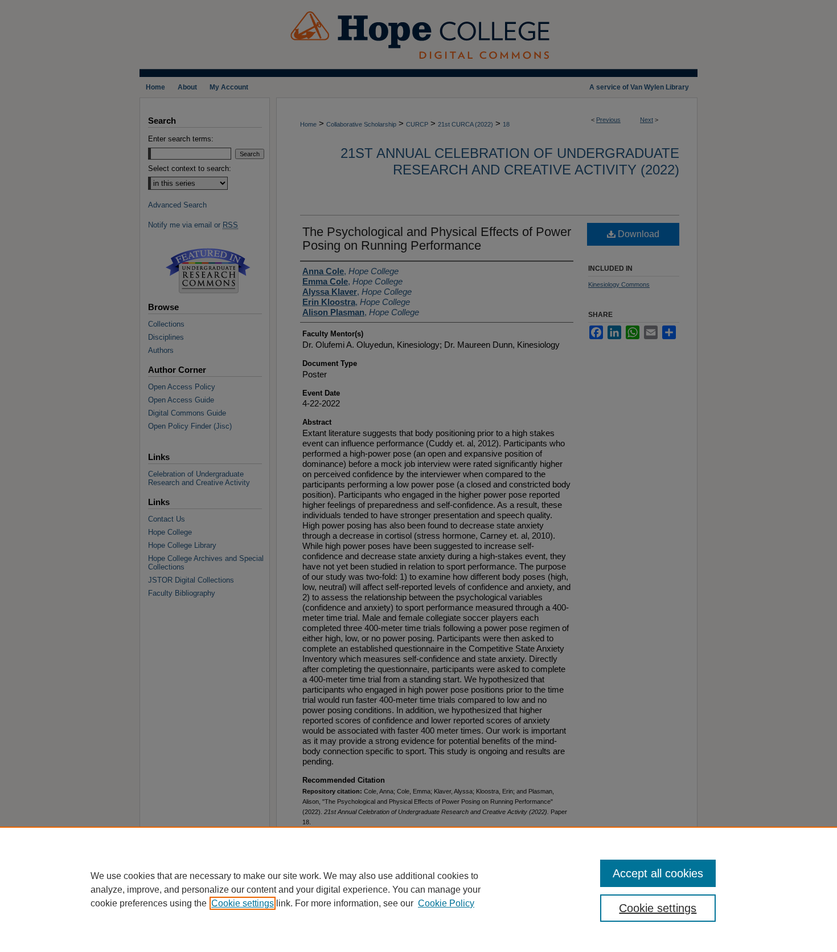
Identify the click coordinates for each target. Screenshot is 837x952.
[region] (418, 889)
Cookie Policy (446, 903)
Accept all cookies (658, 873)
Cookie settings (242, 903)
